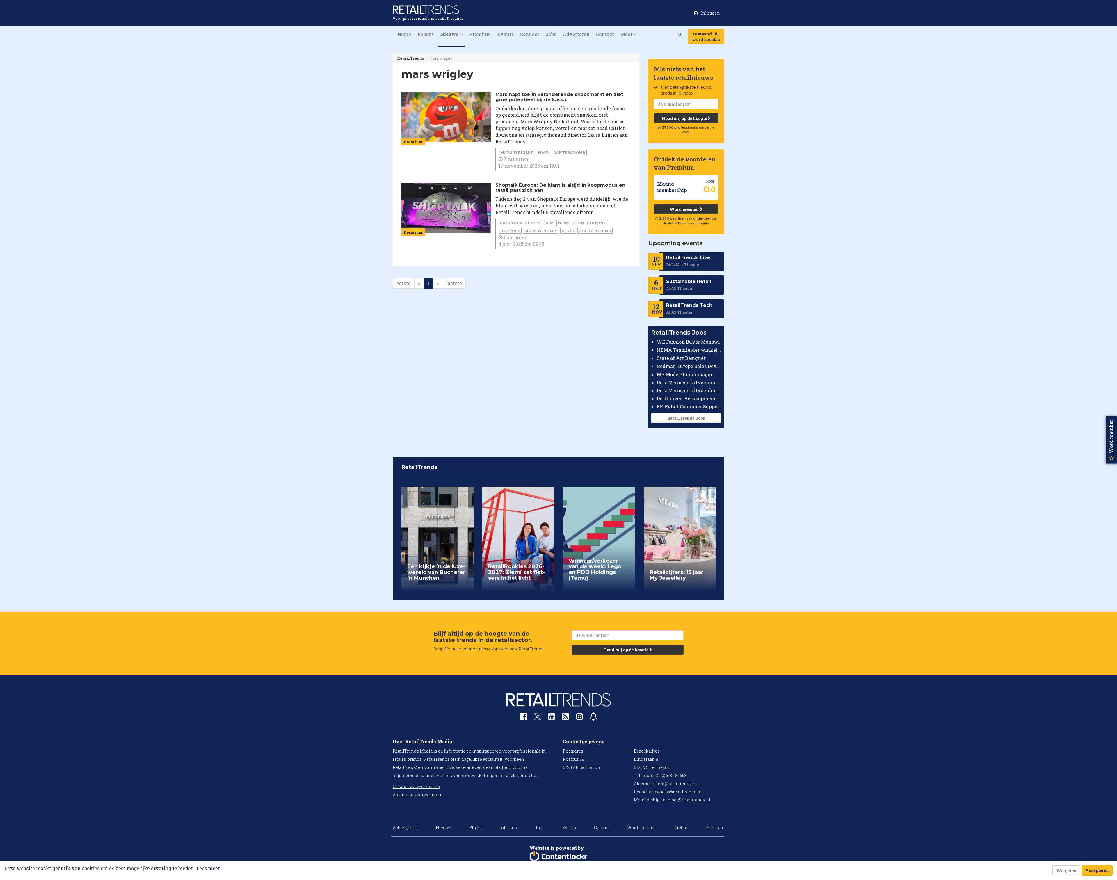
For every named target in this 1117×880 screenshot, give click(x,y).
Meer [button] (627, 34)
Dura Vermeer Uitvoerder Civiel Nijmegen (689, 390)
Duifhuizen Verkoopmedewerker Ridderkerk (689, 398)
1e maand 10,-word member (706, 36)
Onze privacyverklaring (416, 786)
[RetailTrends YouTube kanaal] (551, 718)
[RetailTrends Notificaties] (593, 718)
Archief (681, 827)
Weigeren (1066, 870)
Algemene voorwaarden (417, 794)
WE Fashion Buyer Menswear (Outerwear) (689, 342)
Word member (685, 209)
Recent (425, 34)
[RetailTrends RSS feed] (565, 718)
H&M (549, 223)
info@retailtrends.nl (676, 783)
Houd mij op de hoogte (685, 118)
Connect (529, 34)
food (543, 152)
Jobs (551, 34)
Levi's (568, 230)
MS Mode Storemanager (684, 374)
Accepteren (1097, 870)
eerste (403, 283)
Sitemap (715, 827)
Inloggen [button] (710, 13)
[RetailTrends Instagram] (579, 718)
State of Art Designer (681, 358)
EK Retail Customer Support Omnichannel (689, 406)
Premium (480, 34)
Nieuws (443, 827)
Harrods (510, 230)
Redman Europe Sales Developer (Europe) (689, 366)
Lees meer (208, 868)
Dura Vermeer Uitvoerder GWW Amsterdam (689, 382)
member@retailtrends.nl (685, 800)
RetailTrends (410, 58)
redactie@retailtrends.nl (677, 791)
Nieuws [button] (450, 34)
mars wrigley (516, 152)
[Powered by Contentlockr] (558, 856)
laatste (454, 283)
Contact (605, 34)
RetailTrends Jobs (686, 418)
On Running (592, 223)
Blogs (475, 827)
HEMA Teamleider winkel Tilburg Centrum (689, 350)
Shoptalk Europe (520, 223)
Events (505, 34)
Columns (507, 827)
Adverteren (576, 34)
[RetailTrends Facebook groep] (523, 718)
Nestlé (566, 223)
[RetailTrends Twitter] (537, 718)
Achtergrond (569, 152)
